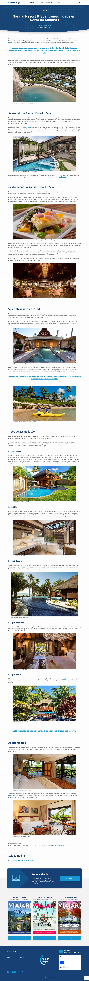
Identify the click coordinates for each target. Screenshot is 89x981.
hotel (75, 243)
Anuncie (9, 957)
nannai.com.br (62, 845)
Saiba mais (62, 177)
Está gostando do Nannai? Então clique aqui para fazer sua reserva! (44, 730)
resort (10, 42)
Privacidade (22, 957)
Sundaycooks (53, 977)
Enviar (62, 962)
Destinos (31, 2)
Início (41, 10)
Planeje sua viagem (46, 2)
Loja (59, 2)
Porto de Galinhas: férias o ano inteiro (20, 860)
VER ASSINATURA (70, 878)
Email (61, 956)
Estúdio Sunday (45, 977)
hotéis (51, 41)
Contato (9, 955)
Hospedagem (46, 10)
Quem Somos (23, 955)
